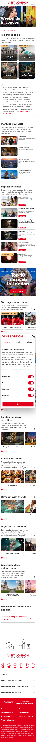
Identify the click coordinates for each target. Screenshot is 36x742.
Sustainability (23, 713)
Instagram (15, 665)
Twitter (27, 665)
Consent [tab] (7, 342)
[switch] (31, 382)
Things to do (11, 30)
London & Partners (7, 702)
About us (22, 709)
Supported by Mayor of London (24, 702)
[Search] (33, 3)
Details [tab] (18, 342)
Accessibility (5, 716)
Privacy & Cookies (7, 720)
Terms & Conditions (26, 716)
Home (3, 30)
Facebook (33, 665)
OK (18, 404)
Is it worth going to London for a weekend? (14, 617)
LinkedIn (21, 665)
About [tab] (29, 342)
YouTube (9, 665)
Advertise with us (7, 713)
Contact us (5, 709)
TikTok (3, 665)
